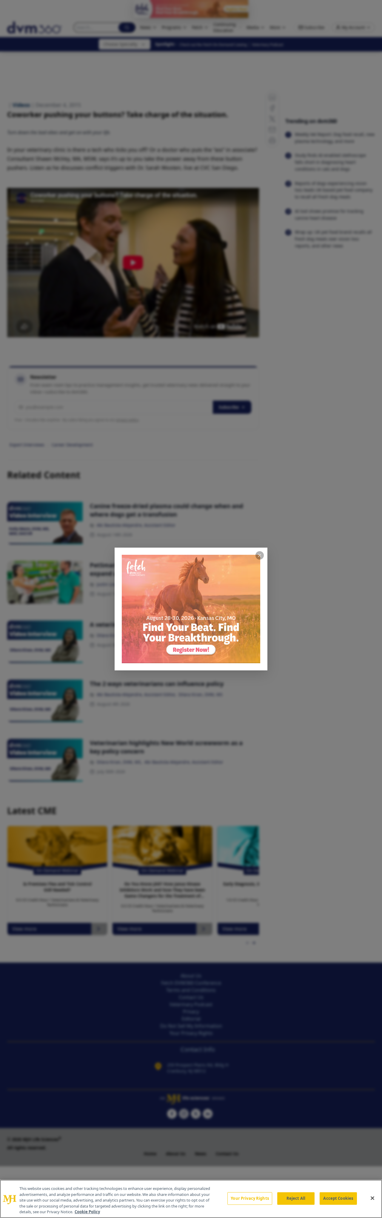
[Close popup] (259, 555)
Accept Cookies (338, 1198)
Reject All (295, 1198)
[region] (191, 1199)
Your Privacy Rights (250, 1198)
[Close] (372, 1198)
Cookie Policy (87, 1211)
